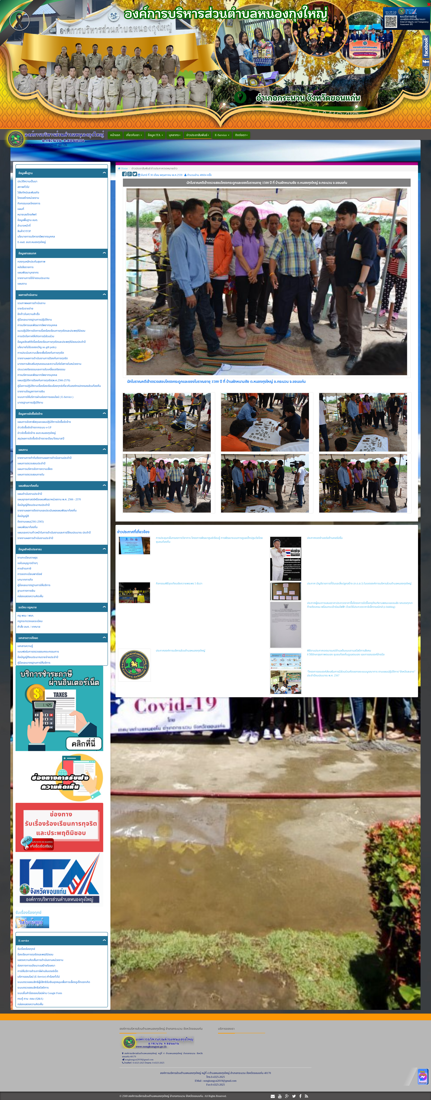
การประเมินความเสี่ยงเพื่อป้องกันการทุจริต (41, 353)
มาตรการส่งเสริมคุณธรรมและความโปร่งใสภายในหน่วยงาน (49, 364)
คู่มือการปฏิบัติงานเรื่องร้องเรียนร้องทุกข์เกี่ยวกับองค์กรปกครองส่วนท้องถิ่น (59, 386)
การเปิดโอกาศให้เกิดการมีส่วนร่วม (36, 336)
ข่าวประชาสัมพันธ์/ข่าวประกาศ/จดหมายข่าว (154, 168)
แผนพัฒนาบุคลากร (28, 272)
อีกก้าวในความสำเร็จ (29, 314)
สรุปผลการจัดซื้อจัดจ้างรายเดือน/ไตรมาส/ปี (41, 438)
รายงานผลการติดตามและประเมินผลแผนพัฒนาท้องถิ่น (47, 510)
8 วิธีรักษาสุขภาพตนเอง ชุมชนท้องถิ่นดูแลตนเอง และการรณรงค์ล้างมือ (346, 654)
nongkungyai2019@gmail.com (219, 1081)
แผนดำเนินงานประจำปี (30, 494)
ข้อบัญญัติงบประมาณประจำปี (34, 505)
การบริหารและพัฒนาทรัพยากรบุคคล (37, 325)
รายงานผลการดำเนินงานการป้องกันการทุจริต (43, 358)
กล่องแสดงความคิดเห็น (30, 596)
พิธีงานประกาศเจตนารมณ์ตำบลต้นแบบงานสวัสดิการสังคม (339, 650)
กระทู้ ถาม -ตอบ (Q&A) (30, 998)
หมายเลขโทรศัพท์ (27, 214)
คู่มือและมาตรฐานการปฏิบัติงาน (35, 319)
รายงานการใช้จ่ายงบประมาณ (33, 278)
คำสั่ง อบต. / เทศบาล (29, 626)
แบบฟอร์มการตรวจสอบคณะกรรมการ (38, 651)
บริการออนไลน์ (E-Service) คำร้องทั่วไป (39, 976)
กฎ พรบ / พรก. (26, 615)
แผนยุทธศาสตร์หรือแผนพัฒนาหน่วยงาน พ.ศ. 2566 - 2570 (49, 499)
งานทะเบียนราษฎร (28, 557)
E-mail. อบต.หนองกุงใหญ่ (32, 242)
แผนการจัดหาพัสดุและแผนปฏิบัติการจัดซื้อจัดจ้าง (44, 422)
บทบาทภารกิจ (25, 579)
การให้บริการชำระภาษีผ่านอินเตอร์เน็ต (38, 971)
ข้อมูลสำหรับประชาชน (30, 549)
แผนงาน (22, 283)
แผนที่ (21, 209)
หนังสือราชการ (26, 267)
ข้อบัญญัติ (23, 516)
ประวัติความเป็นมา (27, 181)
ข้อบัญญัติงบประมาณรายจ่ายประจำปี (38, 657)
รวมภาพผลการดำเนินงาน (31, 303)
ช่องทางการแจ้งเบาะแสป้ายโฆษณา (36, 965)
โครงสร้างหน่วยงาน (28, 198)
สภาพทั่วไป (23, 187)
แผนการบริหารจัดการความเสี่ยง (35, 469)
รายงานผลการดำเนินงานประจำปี (35, 538)
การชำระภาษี (24, 568)
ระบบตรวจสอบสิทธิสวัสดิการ (33, 987)
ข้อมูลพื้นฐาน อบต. (28, 220)
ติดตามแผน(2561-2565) (31, 521)
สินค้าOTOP (24, 231)
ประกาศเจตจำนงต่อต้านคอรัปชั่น (325, 538)
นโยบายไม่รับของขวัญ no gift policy (37, 347)
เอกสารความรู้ (25, 646)
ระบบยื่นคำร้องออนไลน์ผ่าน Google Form (40, 993)
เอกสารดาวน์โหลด (28, 638)
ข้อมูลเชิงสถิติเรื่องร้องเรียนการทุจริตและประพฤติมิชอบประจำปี (52, 342)
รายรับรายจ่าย (25, 308)
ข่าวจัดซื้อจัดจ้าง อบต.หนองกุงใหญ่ (37, 433)
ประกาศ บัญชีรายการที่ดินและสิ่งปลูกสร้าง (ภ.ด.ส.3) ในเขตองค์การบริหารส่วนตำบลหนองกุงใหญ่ (359, 583)
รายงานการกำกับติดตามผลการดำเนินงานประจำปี (45, 458)
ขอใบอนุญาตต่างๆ (28, 563)
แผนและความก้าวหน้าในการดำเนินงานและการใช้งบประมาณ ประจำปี (54, 532)
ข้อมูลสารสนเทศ (27, 253)
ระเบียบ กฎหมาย (28, 607)
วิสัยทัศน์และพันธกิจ (28, 192)
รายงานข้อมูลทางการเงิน (31, 391)
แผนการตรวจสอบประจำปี (31, 463)
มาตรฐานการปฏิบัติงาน (30, 402)
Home (124, 168)
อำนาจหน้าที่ (24, 225)
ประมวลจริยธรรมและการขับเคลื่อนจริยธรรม (41, 369)
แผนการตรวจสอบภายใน (31, 474)
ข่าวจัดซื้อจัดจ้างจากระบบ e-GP (34, 427)
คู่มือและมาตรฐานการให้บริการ (34, 585)
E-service (24, 940)
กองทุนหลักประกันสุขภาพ (31, 261)
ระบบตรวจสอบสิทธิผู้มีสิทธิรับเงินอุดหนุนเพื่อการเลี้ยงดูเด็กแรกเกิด (54, 982)
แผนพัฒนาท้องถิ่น (29, 486)
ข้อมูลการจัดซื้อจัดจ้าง (31, 414)
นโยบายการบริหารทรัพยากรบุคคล (36, 236)
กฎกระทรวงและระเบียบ (30, 621)
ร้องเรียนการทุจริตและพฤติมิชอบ (35, 954)
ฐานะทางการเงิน (26, 590)
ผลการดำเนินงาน (28, 295)
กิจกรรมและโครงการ (29, 203)
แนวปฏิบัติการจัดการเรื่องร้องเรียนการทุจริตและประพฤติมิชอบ (51, 330)
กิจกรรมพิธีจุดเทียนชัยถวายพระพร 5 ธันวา (179, 583)
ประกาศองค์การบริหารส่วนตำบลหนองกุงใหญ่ (180, 650)
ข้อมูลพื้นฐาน (26, 173)
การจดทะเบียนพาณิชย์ (30, 574)
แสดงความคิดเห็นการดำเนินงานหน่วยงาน (40, 960)
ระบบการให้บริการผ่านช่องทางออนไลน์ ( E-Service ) (45, 397)
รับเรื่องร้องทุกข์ (26, 949)
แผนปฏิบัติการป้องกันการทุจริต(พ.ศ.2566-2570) (44, 380)
